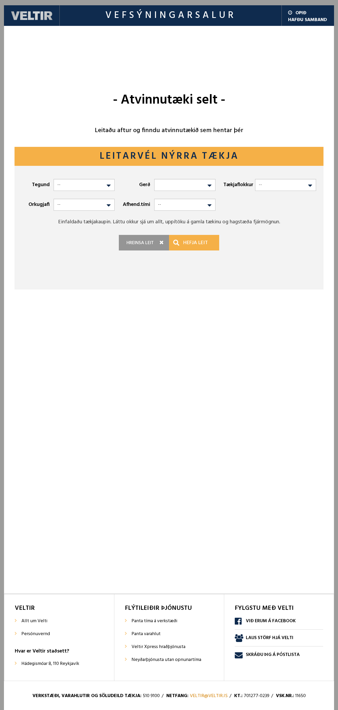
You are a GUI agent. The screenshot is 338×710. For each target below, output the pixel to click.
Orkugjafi (39, 204)
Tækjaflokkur (238, 185)
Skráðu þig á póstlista (273, 655)
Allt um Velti (34, 621)
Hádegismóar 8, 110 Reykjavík (50, 664)
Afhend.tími (136, 204)
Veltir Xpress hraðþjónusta (158, 647)
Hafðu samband (307, 20)
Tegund (41, 185)
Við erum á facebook (271, 621)
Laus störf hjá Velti (269, 638)
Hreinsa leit (140, 243)
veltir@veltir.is (209, 696)
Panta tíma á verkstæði (154, 621)
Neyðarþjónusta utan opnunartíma (166, 660)
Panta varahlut (146, 634)
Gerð (144, 185)
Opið (300, 13)
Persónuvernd (35, 634)
